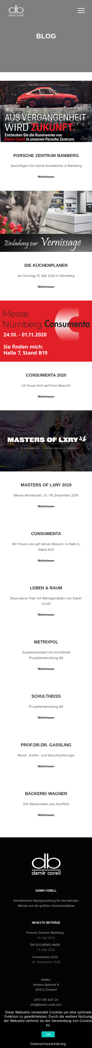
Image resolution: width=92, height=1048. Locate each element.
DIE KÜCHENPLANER (46, 265)
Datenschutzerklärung (48, 1044)
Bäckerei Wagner (46, 793)
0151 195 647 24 (46, 999)
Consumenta (46, 533)
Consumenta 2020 (46, 375)
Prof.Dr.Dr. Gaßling (46, 745)
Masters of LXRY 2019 (46, 485)
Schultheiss (46, 696)
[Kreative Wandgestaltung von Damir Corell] (16, 10)
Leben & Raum (46, 588)
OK (48, 1034)
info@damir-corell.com (46, 1004)
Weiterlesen (46, 176)
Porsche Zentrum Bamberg (46, 155)
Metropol (46, 642)
